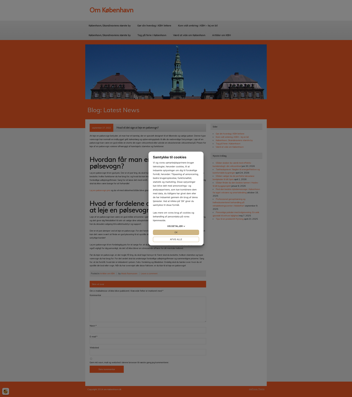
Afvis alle (176, 239)
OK (176, 232)
